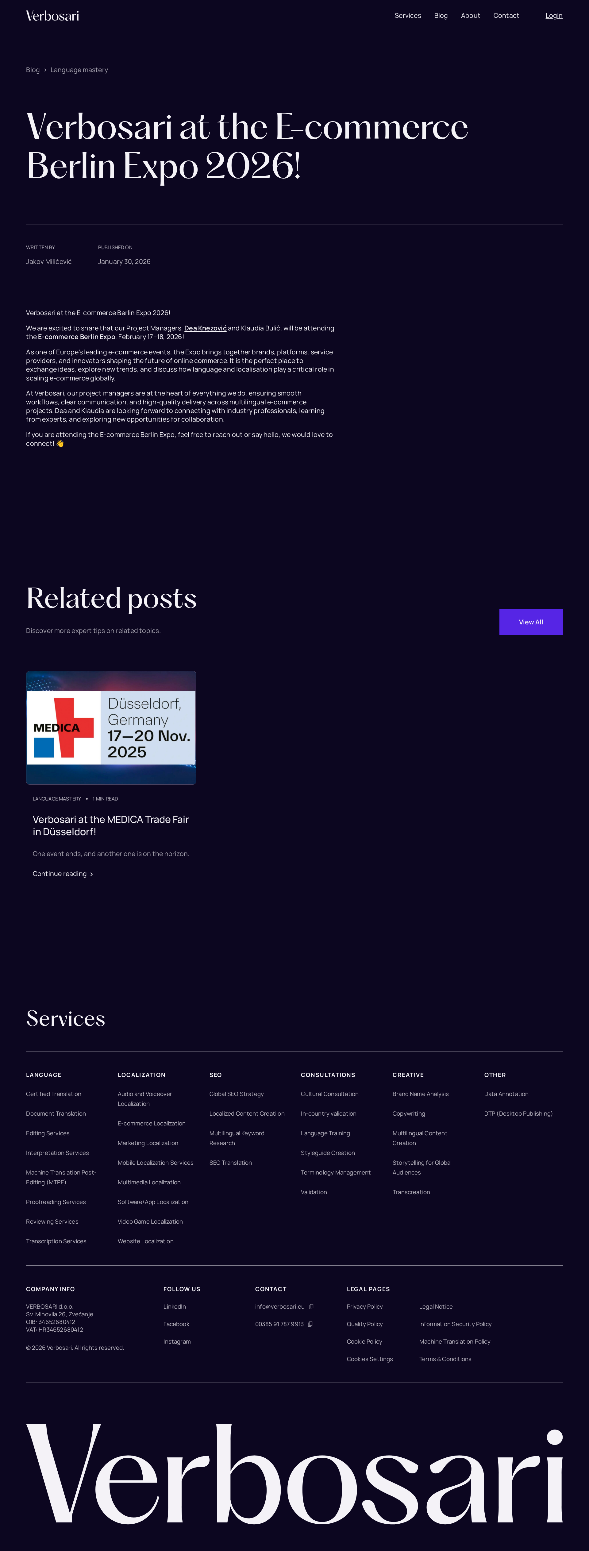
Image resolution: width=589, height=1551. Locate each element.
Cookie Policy (364, 1341)
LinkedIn (175, 1306)
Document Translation (56, 1113)
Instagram (177, 1341)
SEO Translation (231, 1163)
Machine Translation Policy (455, 1341)
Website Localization (146, 1241)
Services (408, 15)
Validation (314, 1192)
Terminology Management (336, 1172)
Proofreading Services (56, 1202)
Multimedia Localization (149, 1182)
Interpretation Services (57, 1153)
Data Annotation (506, 1094)
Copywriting (409, 1113)
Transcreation (411, 1192)
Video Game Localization (150, 1221)
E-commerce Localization (152, 1123)
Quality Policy (365, 1324)
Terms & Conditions (445, 1359)
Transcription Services (56, 1241)
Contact (507, 15)
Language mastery (79, 69)
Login (554, 15)
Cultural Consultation (330, 1094)
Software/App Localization (153, 1202)
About (470, 15)
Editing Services (48, 1133)
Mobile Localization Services (156, 1163)
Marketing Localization (148, 1143)
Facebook (176, 1324)
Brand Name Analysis (421, 1094)
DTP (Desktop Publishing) (518, 1113)
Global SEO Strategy (237, 1094)
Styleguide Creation (328, 1153)
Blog (441, 15)
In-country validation (328, 1113)
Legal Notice (436, 1306)
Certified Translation (53, 1094)
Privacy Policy (365, 1306)
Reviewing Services (52, 1221)
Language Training (325, 1133)
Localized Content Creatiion (247, 1113)
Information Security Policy (455, 1324)
